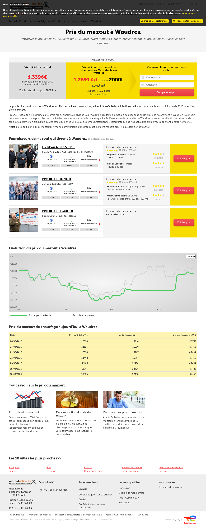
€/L (87, 80)
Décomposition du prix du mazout (73, 414)
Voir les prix (183, 158)
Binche (12, 471)
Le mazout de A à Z (92, 515)
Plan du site (142, 515)
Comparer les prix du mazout (122, 412)
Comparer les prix (167, 92)
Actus (108, 515)
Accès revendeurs (88, 482)
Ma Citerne (124, 502)
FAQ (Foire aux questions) (56, 490)
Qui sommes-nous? (123, 515)
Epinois (88, 467)
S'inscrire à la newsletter (171, 487)
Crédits (82, 499)
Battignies (14, 467)
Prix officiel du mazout (24, 412)
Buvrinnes (52, 471)
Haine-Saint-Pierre (132, 467)
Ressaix (163, 471)
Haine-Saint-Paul (93, 471)
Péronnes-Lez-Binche (171, 467)
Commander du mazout (39, 515)
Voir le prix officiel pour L (36, 90)
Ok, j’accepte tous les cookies (187, 21)
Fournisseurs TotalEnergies (67, 515)
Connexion (124, 488)
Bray (49, 467)
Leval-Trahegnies (131, 471)
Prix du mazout (16, 515)
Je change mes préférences (154, 21)
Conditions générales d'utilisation (95, 494)
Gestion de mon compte (131, 493)
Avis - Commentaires (129, 497)
